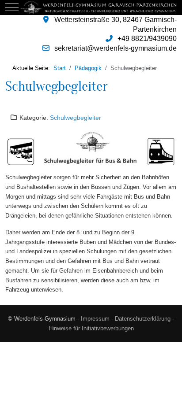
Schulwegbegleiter (56, 86)
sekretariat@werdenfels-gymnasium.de (115, 48)
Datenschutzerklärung (143, 318)
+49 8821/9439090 (147, 38)
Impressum (95, 318)
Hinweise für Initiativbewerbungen (91, 328)
